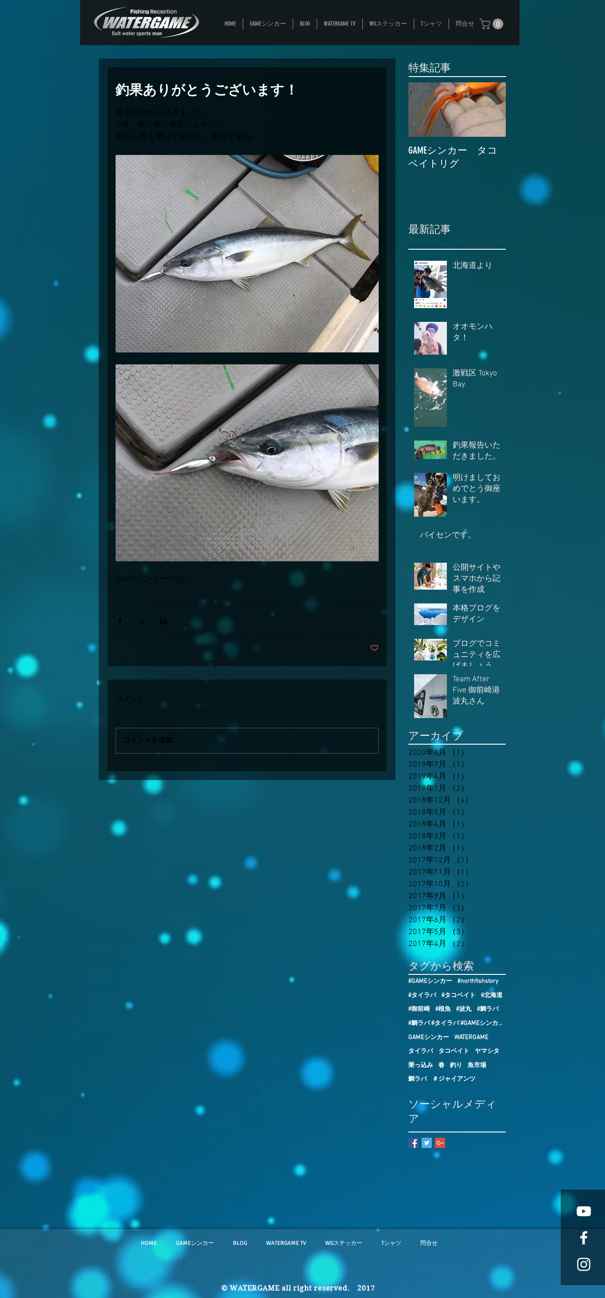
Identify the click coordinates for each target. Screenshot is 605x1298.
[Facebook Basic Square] (413, 1143)
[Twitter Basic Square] (427, 1143)
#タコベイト (459, 995)
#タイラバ (422, 995)
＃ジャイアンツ (454, 1079)
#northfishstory (478, 981)
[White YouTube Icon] (584, 1211)
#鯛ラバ (488, 1009)
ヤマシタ (487, 1051)
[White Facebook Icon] (584, 1238)
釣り (456, 1065)
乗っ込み (420, 1065)
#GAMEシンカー (430, 981)
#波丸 (464, 1009)
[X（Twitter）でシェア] (141, 621)
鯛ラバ (417, 1079)
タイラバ (420, 1051)
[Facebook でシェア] (120, 621)
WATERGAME (471, 1037)
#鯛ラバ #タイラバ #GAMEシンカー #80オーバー (457, 1023)
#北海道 (492, 995)
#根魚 (443, 1009)
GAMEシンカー (428, 1037)
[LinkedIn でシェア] (163, 621)
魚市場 (477, 1065)
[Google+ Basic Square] (440, 1143)
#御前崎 (419, 1009)
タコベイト (453, 1051)
